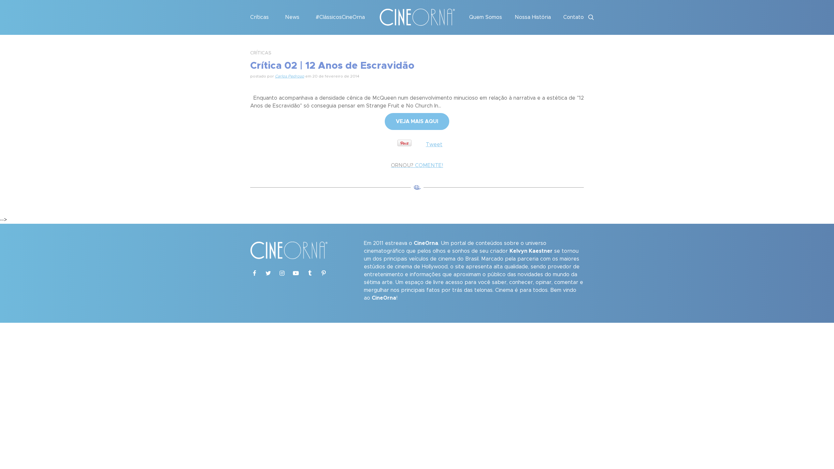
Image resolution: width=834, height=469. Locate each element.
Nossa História (533, 17)
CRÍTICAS (260, 53)
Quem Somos (485, 17)
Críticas (259, 17)
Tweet (434, 144)
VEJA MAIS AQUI (417, 121)
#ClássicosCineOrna (340, 17)
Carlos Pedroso (289, 76)
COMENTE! (417, 165)
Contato (573, 17)
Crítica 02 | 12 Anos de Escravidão (332, 66)
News (292, 17)
